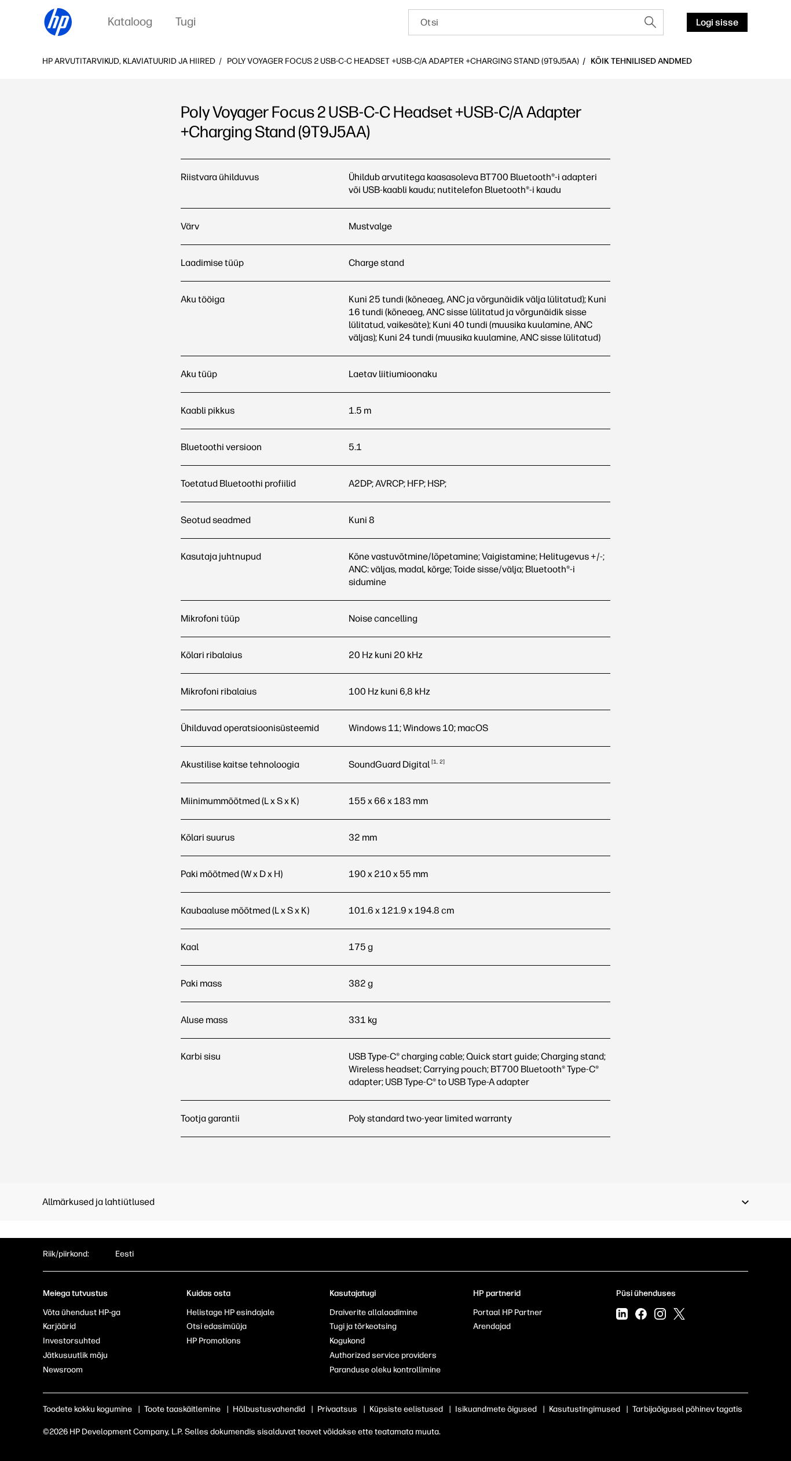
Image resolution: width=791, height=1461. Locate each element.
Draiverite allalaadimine (373, 1312)
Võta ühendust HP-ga (81, 1312)
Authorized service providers (383, 1355)
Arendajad (492, 1326)
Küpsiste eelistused (406, 1409)
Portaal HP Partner (508, 1312)
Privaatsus (337, 1409)
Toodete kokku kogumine (87, 1409)
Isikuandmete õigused (496, 1409)
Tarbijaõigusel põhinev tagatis (687, 1409)
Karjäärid (59, 1326)
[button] (395, 1202)
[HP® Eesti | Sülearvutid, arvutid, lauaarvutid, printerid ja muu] (58, 22)
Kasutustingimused (584, 1409)
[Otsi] (650, 22)
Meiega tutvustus (75, 1293)
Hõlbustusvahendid (269, 1409)
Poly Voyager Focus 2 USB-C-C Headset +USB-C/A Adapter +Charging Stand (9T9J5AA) (403, 61)
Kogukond (347, 1341)
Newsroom (63, 1370)
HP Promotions (213, 1341)
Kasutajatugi (352, 1293)
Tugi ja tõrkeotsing (363, 1326)
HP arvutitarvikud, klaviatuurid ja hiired (128, 61)
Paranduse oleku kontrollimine (385, 1370)
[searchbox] (523, 22)
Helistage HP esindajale (230, 1312)
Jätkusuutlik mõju (75, 1355)
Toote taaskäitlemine (182, 1409)
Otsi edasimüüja (216, 1326)
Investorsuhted (71, 1341)
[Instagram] (660, 1315)
